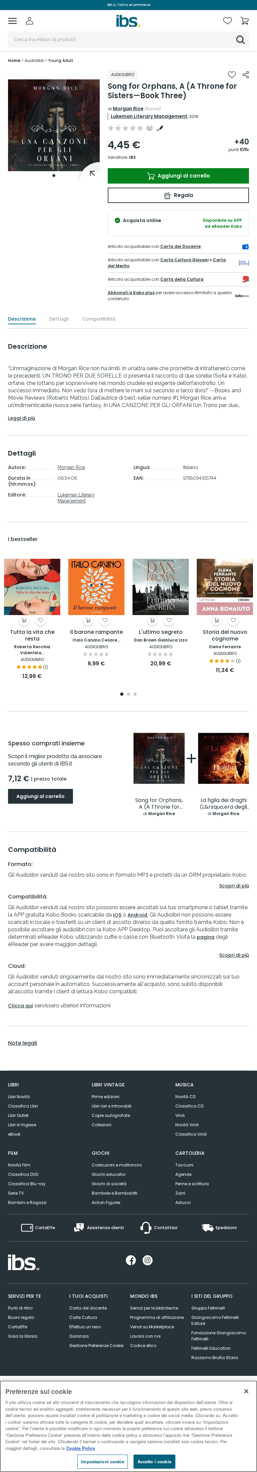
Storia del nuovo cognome (225, 636)
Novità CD (185, 1096)
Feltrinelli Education (211, 1348)
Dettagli (59, 319)
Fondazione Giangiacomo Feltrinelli (218, 1336)
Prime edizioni (105, 1096)
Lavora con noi (145, 1336)
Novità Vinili (187, 1125)
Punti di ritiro (20, 1308)
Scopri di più (234, 885)
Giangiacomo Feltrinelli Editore (215, 1320)
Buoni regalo (21, 1317)
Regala (183, 195)
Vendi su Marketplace (152, 1327)
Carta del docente (88, 1308)
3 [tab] (135, 694)
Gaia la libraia (22, 1336)
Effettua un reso (85, 1327)
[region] (128, 1426)
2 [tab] (128, 694)
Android (137, 915)
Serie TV (16, 1193)
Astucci (183, 1202)
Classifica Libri (23, 1106)
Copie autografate (111, 1115)
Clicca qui (20, 1005)
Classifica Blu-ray (27, 1184)
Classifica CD (189, 1106)
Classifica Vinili (191, 1134)
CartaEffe (17, 1327)
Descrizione (22, 319)
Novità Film (19, 1165)
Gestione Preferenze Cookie (96, 1345)
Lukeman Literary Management (149, 116)
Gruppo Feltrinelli (208, 1308)
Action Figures (106, 1202)
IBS (132, 157)
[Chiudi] (246, 1391)
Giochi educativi (108, 1174)
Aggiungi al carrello (183, 175)
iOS (117, 915)
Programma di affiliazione (157, 1317)
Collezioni (101, 1125)
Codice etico (143, 1345)
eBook (14, 1134)
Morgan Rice (128, 108)
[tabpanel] (54, 125)
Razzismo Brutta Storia (214, 1357)
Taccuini (184, 1165)
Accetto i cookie (154, 1461)
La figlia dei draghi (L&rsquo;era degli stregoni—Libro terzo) (223, 804)
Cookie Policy (80, 1448)
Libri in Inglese (22, 1125)
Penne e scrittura (192, 1184)
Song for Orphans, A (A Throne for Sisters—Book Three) (159, 804)
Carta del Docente (180, 246)
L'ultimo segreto (161, 632)
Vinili (180, 1115)
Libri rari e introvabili (112, 1106)
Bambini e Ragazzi (27, 1202)
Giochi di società (109, 1184)
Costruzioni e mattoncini (117, 1165)
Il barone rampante (96, 632)
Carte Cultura (83, 1317)
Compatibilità (98, 319)
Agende (183, 1174)
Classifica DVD (23, 1174)
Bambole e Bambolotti (115, 1193)
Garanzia (79, 1336)
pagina (206, 937)
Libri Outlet (18, 1115)
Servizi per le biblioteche (154, 1308)
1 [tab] (54, 175)
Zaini (180, 1193)
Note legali (22, 1043)
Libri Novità (19, 1096)
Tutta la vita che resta (32, 636)
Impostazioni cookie (102, 1461)
